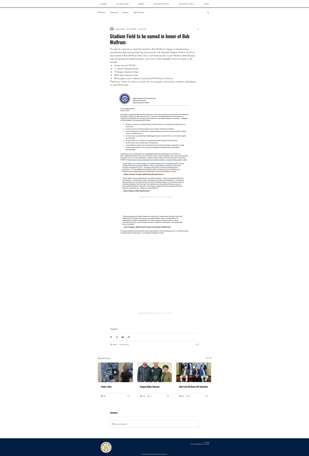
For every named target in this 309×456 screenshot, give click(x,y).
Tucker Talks (106, 386)
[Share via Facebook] (111, 337)
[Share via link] (129, 337)
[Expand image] (154, 147)
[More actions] (197, 28)
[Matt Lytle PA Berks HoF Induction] (193, 372)
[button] (122, 4)
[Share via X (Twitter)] (117, 337)
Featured (114, 12)
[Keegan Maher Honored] (154, 372)
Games (126, 12)
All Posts (101, 12)
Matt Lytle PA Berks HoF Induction (193, 386)
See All (208, 358)
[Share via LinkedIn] (123, 337)
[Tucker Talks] (115, 372)
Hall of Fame (138, 12)
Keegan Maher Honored (149, 386)
